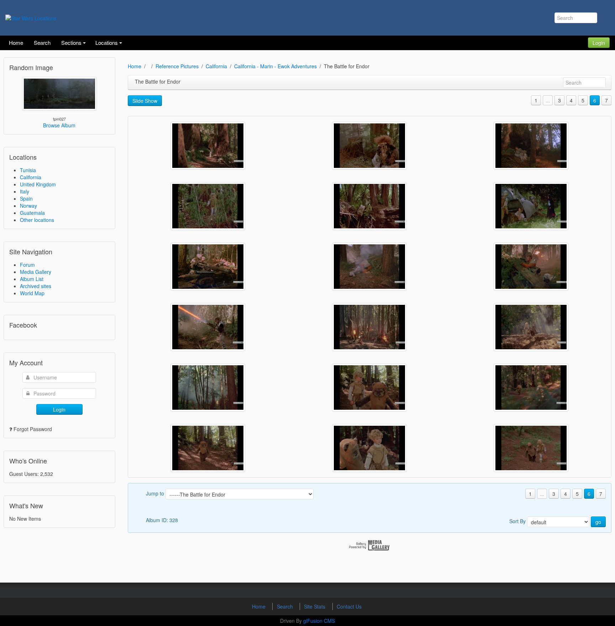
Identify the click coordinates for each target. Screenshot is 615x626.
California (30, 177)
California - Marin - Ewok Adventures (275, 66)
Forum (27, 264)
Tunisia (28, 170)
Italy (24, 191)
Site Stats (315, 606)
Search (285, 606)
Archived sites (35, 286)
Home (134, 66)
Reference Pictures (177, 66)
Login (599, 42)
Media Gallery (35, 271)
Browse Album (59, 125)
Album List (31, 278)
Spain (26, 198)
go (598, 521)
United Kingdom (38, 184)
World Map (32, 293)
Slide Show (144, 100)
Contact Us (349, 606)
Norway (28, 205)
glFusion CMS (319, 620)
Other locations (37, 219)
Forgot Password (33, 429)
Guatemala (32, 212)
